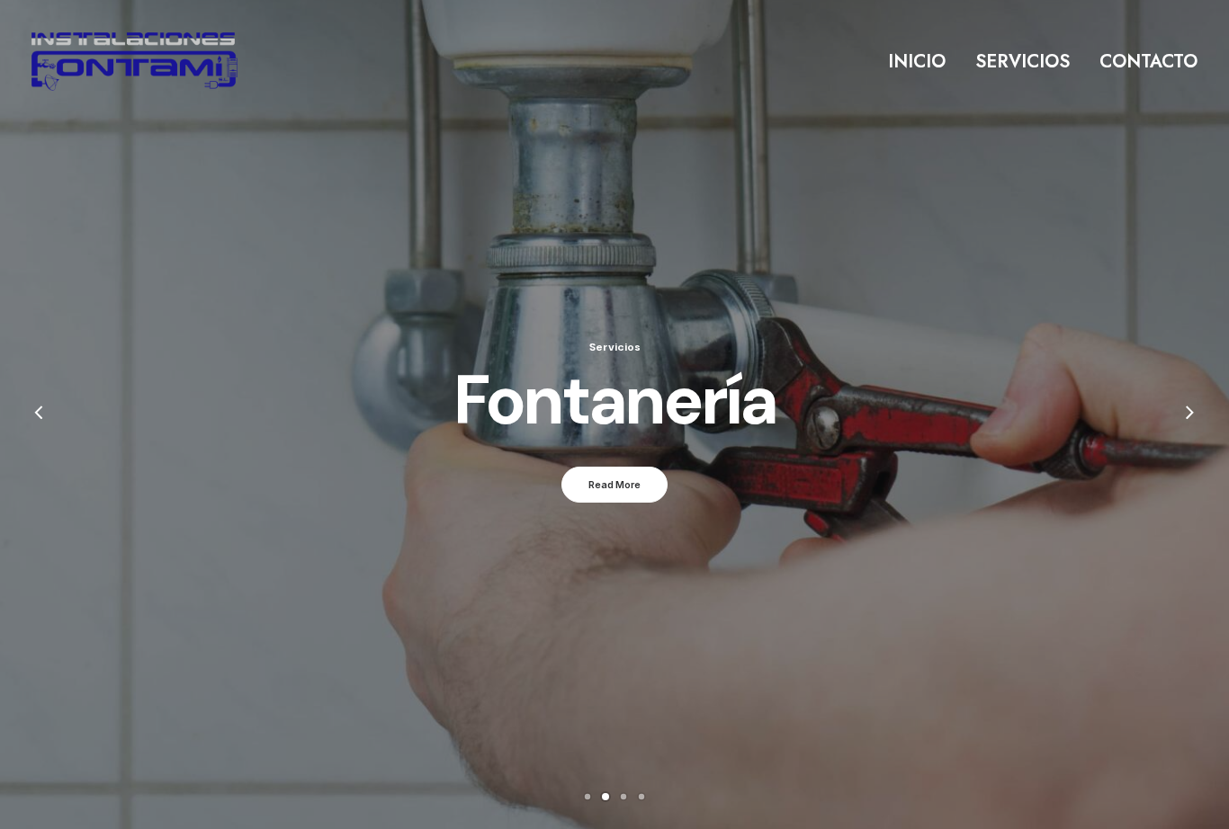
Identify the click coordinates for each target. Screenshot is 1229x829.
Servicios (1022, 62)
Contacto (1148, 62)
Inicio (917, 62)
